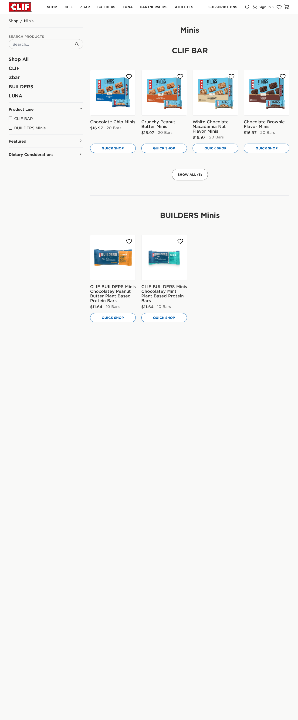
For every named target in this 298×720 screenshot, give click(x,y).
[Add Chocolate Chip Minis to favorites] (129, 76)
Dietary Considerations (31, 154)
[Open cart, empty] (286, 7)
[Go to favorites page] (279, 7)
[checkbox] (21, 118)
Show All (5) (190, 174)
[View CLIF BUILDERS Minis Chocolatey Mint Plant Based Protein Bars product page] (164, 257)
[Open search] (247, 7)
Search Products (26, 36)
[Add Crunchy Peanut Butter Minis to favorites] (180, 76)
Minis (29, 20)
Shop (13, 20)
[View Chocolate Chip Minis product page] (113, 93)
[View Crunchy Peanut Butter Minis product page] (164, 93)
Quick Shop (113, 148)
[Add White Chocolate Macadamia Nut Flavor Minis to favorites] (231, 76)
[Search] (76, 44)
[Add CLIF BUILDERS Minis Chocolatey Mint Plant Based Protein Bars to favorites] (180, 241)
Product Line (21, 109)
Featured (17, 141)
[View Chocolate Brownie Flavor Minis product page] (266, 93)
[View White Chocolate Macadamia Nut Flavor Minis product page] (215, 93)
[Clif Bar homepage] (20, 7)
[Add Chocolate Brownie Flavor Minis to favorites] (283, 76)
